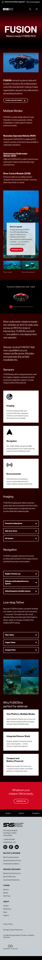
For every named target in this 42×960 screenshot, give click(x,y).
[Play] (8, 68)
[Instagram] (5, 847)
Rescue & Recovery (12, 869)
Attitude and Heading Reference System (17, 582)
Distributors (7, 909)
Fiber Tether (9, 635)
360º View (6, 896)
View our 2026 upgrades (33, 2)
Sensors (21, 813)
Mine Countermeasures (11, 857)
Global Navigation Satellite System (18, 591)
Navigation (36, 813)
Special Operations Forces (12, 860)
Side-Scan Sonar (11, 531)
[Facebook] (11, 847)
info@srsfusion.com (9, 842)
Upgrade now (16, 250)
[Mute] (13, 68)
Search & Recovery (9, 876)
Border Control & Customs (12, 873)
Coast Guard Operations (11, 880)
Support (6, 915)
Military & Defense (11, 853)
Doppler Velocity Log (12, 574)
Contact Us (21, 801)
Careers (6, 906)
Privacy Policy (8, 924)
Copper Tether (10, 642)
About (6, 902)
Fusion (6, 885)
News (5, 912)
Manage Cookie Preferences (13, 930)
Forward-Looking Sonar (13, 523)
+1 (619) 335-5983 (9, 839)
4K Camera (9, 538)
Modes (8, 813)
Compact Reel (10, 650)
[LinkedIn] (17, 847)
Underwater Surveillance (11, 864)
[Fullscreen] (17, 68)
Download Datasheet (14, 100)
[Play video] (21, 62)
